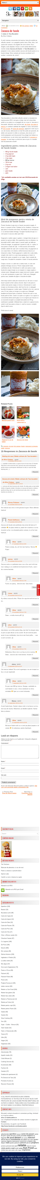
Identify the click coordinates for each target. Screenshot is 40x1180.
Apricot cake (5, 874)
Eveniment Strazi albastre (27, 793)
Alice (14, 542)
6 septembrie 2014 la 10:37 (15, 666)
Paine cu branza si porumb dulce (11, 870)
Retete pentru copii (7, 1005)
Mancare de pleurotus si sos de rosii (12, 867)
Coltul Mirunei (5, 1058)
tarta (6, 1150)
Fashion (3, 1068)
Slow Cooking (5, 1018)
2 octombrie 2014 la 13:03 (14, 461)
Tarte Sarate (5, 1028)
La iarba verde (5, 960)
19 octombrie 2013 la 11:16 (15, 627)
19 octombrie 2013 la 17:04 (19, 580)
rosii (16, 1148)
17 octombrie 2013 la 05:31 (15, 522)
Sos (2, 1021)
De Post (3, 944)
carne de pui (11, 1135)
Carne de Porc (5, 929)
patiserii (23, 1143)
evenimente (15, 1139)
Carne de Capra (6, 916)
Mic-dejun (4, 964)
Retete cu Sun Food (7, 989)
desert (18, 1137)
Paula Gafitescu (14, 520)
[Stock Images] (6, 856)
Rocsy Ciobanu (13, 502)
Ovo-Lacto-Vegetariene (8, 967)
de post (11, 446)
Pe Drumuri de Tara (7, 1077)
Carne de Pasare (6, 925)
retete (31, 26)
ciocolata (23, 1135)
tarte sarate (11, 1150)
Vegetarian (4, 1044)
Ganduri (3, 1071)
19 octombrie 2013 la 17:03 (19, 612)
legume (9, 1141)
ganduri (36, 1139)
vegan (19, 1150)
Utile (2, 1037)
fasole (23, 446)
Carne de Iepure (6, 919)
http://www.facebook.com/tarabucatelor (14, 1126)
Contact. (4, 1122)
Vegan (3, 1040)
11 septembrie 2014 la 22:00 (19, 722)
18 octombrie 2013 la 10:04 (15, 561)
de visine (27, 124)
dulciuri (31, 1137)
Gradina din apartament (8, 1074)
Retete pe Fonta (6, 1002)
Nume (3, 761)
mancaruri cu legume (31, 446)
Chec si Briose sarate (7, 935)
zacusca (7, 448)
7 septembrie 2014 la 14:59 (19, 683)
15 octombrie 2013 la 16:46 (15, 504)
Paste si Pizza (5, 970)
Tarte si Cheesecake (7, 1031)
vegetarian (26, 1150)
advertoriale (5, 1134)
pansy (10, 559)
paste (12, 1143)
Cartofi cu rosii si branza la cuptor (11, 877)
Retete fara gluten (6, 992)
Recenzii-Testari (6, 1084)
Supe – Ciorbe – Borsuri (8, 1024)
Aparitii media (5, 1055)
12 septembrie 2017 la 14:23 (15, 483)
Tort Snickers (5, 864)
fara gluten (24, 1139)
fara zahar (30, 1139)
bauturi (19, 1134)
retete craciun (5, 986)
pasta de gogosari (18, 129)
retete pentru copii (8, 1148)
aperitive (12, 1134)
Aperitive (4, 906)
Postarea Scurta (6, 1081)
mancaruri (15, 1141)
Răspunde (35, 472)
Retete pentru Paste (7, 1008)
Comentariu (5, 743)
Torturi (3, 1034)
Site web (3, 775)
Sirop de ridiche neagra (9, 793)
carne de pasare (27, 1134)
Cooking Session (6, 1061)
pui (16, 1146)
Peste (3, 980)
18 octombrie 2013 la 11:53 (15, 595)
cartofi (18, 1135)
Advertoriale (4, 1052)
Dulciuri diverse (6, 954)
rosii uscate (6, 129)
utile (16, 1150)
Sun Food (28, 1148)
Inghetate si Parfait (7, 957)
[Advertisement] (20, 811)
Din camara (25, 26)
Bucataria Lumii (6, 913)
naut (7, 1143)
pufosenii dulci (10, 1146)
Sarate (3, 1015)
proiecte (3, 1146)
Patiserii (3, 973)
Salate (3, 1012)
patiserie (17, 1143)
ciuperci (30, 1135)
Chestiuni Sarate (6, 938)
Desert (3, 948)
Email (3, 768)
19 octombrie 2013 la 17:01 (19, 649)
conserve (6, 446)
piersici (28, 1143)
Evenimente (4, 1065)
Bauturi (3, 909)
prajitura (35, 1143)
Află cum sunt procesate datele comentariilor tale (19, 786)
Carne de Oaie (5, 922)
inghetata (3, 1141)
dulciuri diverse (5, 1139)
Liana (10, 593)
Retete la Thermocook (8, 999)
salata (21, 1148)
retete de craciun (31, 1146)
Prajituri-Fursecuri (6, 983)
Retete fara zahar (6, 996)
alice (10, 625)
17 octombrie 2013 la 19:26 (19, 544)
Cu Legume (4, 941)
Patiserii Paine (5, 976)
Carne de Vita (5, 932)
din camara (17, 446)
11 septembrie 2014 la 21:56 (15, 703)
